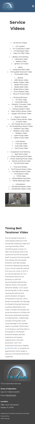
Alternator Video (21, 59)
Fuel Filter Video (21, 146)
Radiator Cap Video (21, 129)
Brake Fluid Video (21, 85)
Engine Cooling (20, 117)
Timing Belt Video (21, 74)
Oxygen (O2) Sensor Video (21, 113)
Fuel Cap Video (21, 144)
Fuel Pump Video (21, 148)
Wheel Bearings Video (21, 181)
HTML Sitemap (5, 418)
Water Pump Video (21, 138)
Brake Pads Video (21, 87)
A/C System (20, 46)
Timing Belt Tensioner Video (21, 72)
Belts (20, 67)
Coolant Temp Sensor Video (21, 119)
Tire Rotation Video (21, 174)
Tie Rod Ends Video (21, 163)
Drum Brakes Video (21, 92)
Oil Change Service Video (21, 124)
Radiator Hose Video (21, 131)
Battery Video (21, 61)
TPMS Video (21, 176)
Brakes (20, 78)
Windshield (20, 184)
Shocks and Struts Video (21, 161)
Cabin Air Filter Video (21, 53)
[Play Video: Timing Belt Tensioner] (17, 198)
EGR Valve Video (21, 107)
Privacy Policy (5, 416)
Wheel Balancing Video (21, 178)
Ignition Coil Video (21, 64)
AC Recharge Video (21, 51)
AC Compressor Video (21, 49)
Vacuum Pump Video (21, 94)
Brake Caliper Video (21, 82)
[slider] (17, 205)
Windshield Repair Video (21, 187)
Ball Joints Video (21, 154)
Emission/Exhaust (20, 97)
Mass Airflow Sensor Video (21, 111)
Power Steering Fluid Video (21, 156)
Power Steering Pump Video (21, 159)
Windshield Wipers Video (21, 189)
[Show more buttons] (28, 205)
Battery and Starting (20, 57)
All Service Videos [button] (20, 43)
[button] (17, 406)
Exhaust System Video (21, 109)
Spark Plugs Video (21, 135)
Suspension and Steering (20, 152)
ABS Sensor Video (21, 80)
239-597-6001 (12, 348)
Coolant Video (21, 122)
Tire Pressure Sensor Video (21, 169)
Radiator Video (21, 133)
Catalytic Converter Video (21, 104)
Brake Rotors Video (21, 89)
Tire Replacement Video (21, 171)
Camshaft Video (21, 102)
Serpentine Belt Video (21, 70)
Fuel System (20, 141)
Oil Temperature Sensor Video (21, 126)
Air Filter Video (21, 100)
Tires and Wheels (20, 167)
